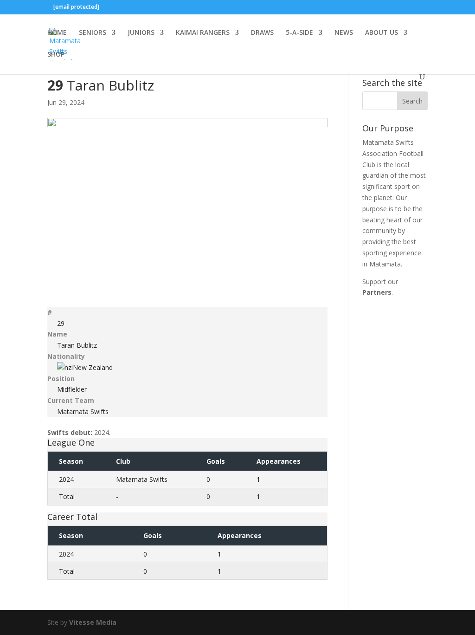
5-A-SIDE (299, 33)
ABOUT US (381, 33)
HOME (57, 33)
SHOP (55, 54)
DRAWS (262, 33)
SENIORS (92, 33)
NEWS (343, 33)
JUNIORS (141, 33)
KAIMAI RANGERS (203, 33)
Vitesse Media (92, 622)
